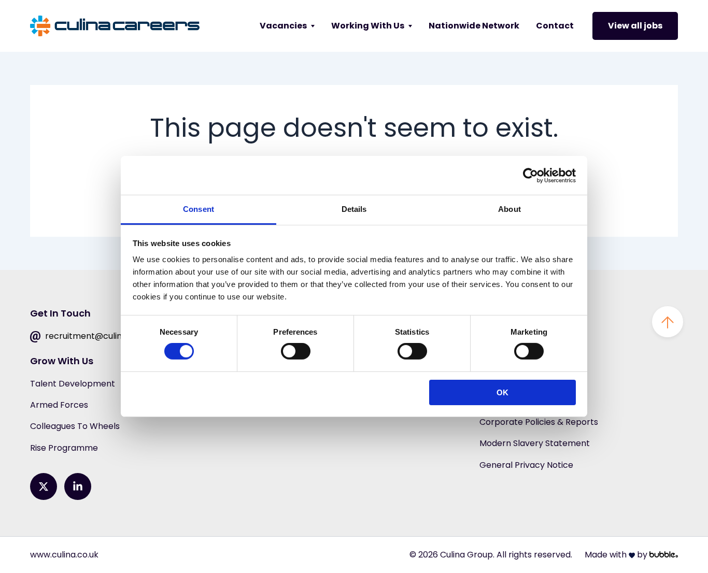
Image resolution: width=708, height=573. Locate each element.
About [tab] (509, 209)
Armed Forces (59, 405)
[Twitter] (43, 486)
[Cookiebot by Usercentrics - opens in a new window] (530, 175)
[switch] (295, 351)
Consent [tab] (198, 209)
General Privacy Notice (526, 465)
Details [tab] (354, 209)
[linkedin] (77, 486)
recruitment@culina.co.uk (96, 336)
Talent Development (72, 384)
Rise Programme (64, 448)
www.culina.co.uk (64, 555)
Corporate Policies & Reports (538, 422)
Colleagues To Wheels (75, 426)
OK (502, 392)
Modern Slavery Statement (534, 443)
